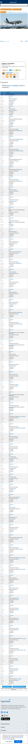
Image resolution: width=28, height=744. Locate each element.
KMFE (15, 354)
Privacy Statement (11, 738)
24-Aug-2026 (11, 106)
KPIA (20, 251)
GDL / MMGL (23, 638)
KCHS (17, 618)
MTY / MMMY (22, 416)
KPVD (10, 210)
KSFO (17, 426)
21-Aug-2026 (11, 259)
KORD (17, 149)
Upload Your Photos (17, 9)
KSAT (16, 98)
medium (2, 41)
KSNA (15, 456)
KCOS (18, 598)
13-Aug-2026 (11, 605)
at (18, 70)
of (12, 70)
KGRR (16, 658)
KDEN (14, 100)
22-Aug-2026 (11, 217)
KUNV (21, 159)
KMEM (22, 139)
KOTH (19, 497)
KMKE (21, 119)
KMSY (13, 333)
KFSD (15, 272)
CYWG (15, 189)
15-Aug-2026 (11, 575)
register (15, 85)
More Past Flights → (7, 686)
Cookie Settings (9, 741)
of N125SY (5, 70)
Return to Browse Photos (6, 9)
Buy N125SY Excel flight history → (19, 686)
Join (15, 689)
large (6, 41)
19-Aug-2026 (11, 402)
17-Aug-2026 (11, 474)
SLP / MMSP (19, 678)
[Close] (25, 735)
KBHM (21, 537)
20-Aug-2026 (11, 319)
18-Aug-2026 (11, 443)
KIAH (17, 129)
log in (8, 85)
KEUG (16, 436)
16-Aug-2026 (11, 524)
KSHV (16, 517)
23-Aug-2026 (11, 176)
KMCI (16, 292)
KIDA (16, 231)
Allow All (18, 741)
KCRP (17, 374)
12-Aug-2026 (11, 645)
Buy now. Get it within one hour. (21, 94)
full (8, 41)
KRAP (16, 589)
